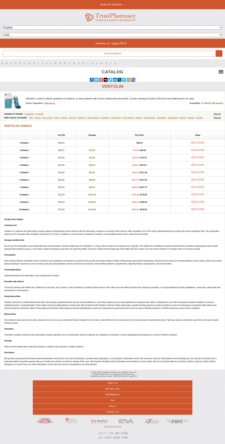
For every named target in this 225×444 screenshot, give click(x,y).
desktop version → (112, 4)
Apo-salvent (47, 118)
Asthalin (64, 118)
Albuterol (49, 103)
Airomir (37, 118)
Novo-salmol (128, 118)
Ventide (199, 118)
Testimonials (112, 395)
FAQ (112, 400)
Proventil (39, 114)
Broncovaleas (93, 118)
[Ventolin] (14, 101)
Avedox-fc (81, 118)
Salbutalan (161, 118)
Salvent (182, 118)
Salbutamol (173, 118)
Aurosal (72, 118)
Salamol (138, 118)
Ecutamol (105, 118)
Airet (31, 118)
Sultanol (191, 118)
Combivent (29, 114)
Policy (112, 406)
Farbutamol (116, 118)
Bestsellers (112, 389)
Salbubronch (149, 118)
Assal (56, 118)
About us (113, 383)
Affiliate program (112, 426)
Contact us (112, 412)
